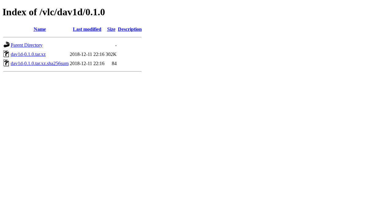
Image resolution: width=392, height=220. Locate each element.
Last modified (87, 29)
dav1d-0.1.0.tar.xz (28, 54)
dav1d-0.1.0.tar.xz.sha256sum (40, 63)
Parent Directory (27, 45)
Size (111, 29)
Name (40, 29)
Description (130, 29)
